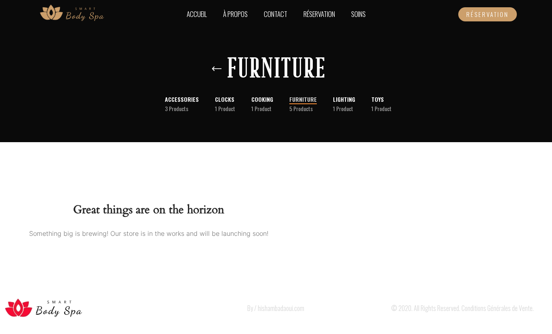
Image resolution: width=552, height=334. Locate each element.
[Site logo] (71, 13)
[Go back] (216, 69)
